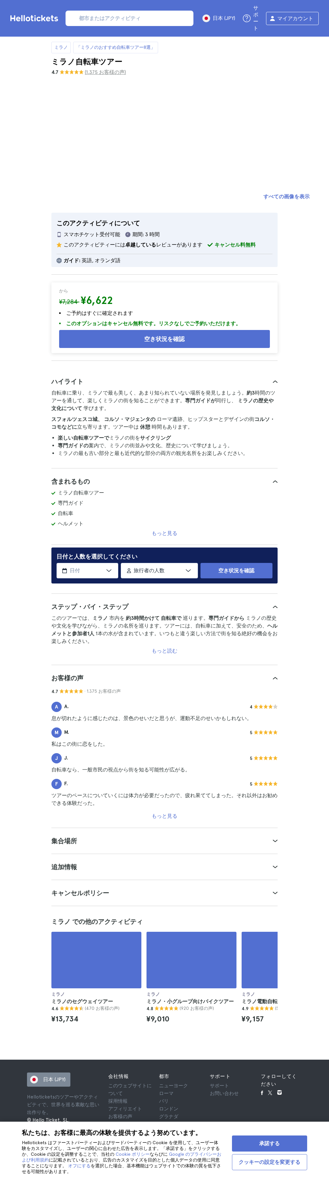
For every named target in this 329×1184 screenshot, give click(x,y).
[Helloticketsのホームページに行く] (35, 18)
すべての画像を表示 (286, 196)
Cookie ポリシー (133, 1154)
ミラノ (61, 47)
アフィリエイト (125, 1109)
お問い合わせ (224, 1093)
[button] (164, 381)
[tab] (164, 381)
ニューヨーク (173, 1086)
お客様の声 (120, 1116)
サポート (219, 1086)
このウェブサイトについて (130, 1089)
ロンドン (168, 1109)
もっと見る (164, 533)
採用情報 (118, 1101)
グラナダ (168, 1116)
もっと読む (164, 651)
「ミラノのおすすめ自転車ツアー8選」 (115, 47)
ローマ (166, 1093)
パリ (164, 1101)
